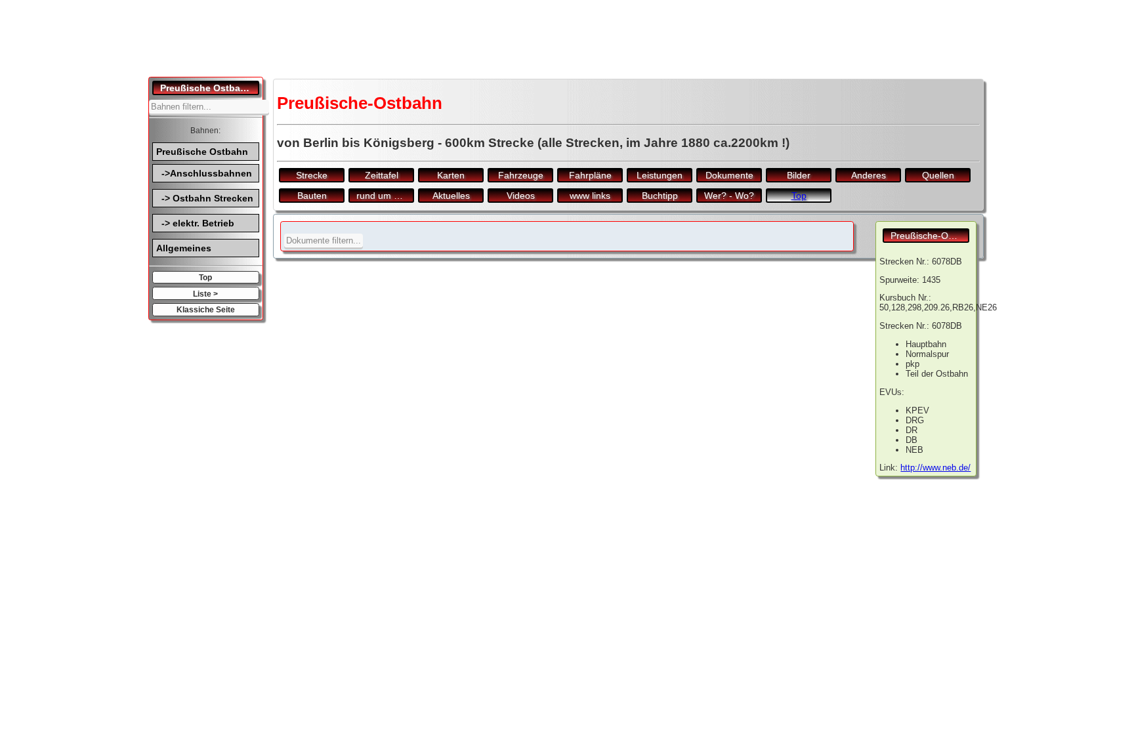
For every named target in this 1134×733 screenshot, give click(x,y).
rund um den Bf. (385, 195)
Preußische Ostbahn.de (209, 88)
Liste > (205, 293)
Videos (521, 195)
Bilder (798, 175)
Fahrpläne (590, 175)
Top (205, 277)
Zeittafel (381, 175)
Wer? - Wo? (729, 195)
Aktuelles (451, 195)
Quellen (938, 175)
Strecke (311, 175)
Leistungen (659, 175)
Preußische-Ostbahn (930, 235)
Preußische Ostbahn (202, 151)
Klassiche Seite (206, 309)
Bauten (312, 195)
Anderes (868, 175)
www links (590, 195)
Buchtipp (660, 195)
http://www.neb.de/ (935, 467)
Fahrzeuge (520, 175)
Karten (451, 175)
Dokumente (729, 175)
